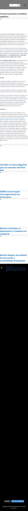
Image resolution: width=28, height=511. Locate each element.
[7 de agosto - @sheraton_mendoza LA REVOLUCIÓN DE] (14, 482)
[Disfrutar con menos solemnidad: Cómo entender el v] (14, 462)
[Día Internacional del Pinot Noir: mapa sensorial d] (14, 327)
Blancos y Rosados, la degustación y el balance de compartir (13, 231)
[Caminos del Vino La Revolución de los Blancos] (14, 375)
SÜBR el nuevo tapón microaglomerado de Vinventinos (10, 194)
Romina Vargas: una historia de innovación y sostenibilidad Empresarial (13, 258)
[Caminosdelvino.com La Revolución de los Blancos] (14, 383)
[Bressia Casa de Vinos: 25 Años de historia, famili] (14, 366)
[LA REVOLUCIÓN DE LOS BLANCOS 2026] (14, 390)
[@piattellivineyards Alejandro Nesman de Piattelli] (14, 284)
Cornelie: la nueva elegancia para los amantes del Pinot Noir (13, 167)
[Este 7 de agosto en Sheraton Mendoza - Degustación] (14, 493)
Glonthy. (15, 508)
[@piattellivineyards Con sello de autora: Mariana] (14, 402)
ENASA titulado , (12, 119)
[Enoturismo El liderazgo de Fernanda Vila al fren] (14, 420)
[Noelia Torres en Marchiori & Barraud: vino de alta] (14, 438)
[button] (25, 5)
